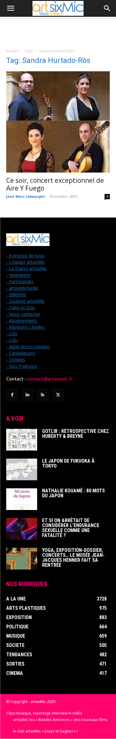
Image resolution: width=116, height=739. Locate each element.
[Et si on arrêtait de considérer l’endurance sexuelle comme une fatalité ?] (21, 529)
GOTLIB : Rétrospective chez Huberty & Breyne (75, 433)
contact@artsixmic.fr (50, 379)
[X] (58, 395)
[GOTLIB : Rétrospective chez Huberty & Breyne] (21, 440)
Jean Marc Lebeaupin (25, 196)
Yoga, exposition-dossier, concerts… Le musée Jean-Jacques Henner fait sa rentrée (73, 557)
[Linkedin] (27, 395)
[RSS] (43, 395)
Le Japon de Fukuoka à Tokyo (68, 463)
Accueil (12, 51)
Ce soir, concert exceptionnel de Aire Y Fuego (55, 184)
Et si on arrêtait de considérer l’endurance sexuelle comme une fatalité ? (70, 527)
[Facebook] (12, 395)
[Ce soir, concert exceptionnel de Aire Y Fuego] (58, 122)
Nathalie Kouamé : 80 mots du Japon (73, 493)
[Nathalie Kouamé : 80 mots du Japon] (21, 499)
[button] (10, 8)
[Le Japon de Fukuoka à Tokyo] (21, 469)
